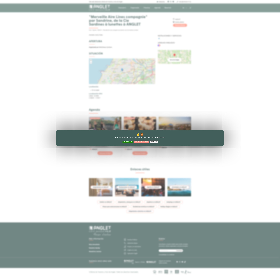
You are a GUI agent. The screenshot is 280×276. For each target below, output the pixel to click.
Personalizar (154, 141)
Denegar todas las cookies (142, 141)
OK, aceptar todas (127, 141)
